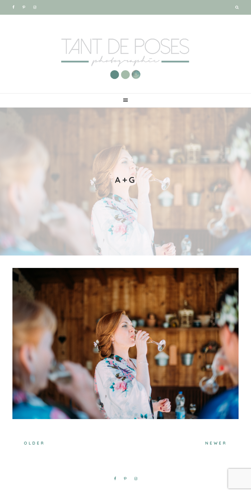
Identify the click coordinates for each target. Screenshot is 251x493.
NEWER (216, 443)
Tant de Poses (125, 55)
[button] (125, 100)
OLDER (34, 443)
